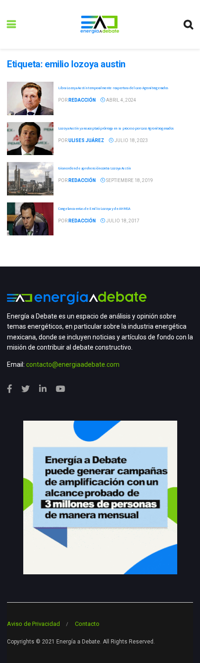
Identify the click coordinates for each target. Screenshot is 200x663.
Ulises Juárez (86, 140)
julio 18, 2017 (122, 220)
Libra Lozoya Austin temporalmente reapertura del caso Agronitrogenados (113, 87)
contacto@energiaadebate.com (73, 364)
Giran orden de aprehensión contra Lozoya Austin (94, 168)
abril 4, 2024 (120, 100)
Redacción (82, 100)
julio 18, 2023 (130, 140)
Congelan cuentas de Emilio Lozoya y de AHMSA (94, 208)
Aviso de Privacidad (33, 623)
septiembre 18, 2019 (129, 180)
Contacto (87, 623)
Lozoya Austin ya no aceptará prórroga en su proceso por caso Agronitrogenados (116, 128)
